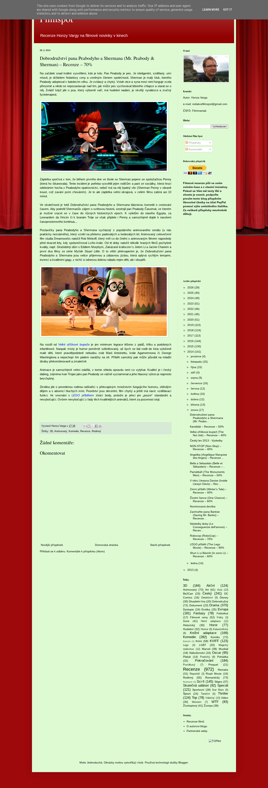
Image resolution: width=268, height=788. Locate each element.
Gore (186, 621)
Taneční (205, 693)
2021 (190, 314)
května (195, 393)
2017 (190, 335)
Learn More (210, 9)
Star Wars (218, 690)
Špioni (187, 693)
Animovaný (60, 431)
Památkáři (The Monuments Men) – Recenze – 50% (207, 473)
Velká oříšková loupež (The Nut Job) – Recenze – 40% (208, 433)
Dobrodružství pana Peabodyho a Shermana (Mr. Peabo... (206, 418)
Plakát (187, 656)
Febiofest (222, 613)
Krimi (199, 641)
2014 (190, 351)
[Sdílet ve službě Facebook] (96, 426)
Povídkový (189, 664)
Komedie (74, 431)
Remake (223, 669)
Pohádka (222, 656)
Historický (189, 625)
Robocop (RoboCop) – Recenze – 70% (204, 537)
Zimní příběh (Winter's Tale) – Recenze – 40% (208, 491)
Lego (186, 645)
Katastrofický (220, 629)
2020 (190, 319)
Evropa (223, 609)
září (193, 372)
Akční (210, 585)
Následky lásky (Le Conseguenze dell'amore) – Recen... (208, 527)
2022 (190, 308)
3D (51, 431)
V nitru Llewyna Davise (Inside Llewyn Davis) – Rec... (208, 482)
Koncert (187, 641)
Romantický (212, 677)
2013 (190, 569)
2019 (190, 325)
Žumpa (208, 705)
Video (224, 697)
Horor (213, 625)
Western (196, 702)
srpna (195, 377)
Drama (214, 605)
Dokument (195, 605)
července (197, 383)
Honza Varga (199, 97)
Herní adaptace (211, 621)
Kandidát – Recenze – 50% (207, 426)
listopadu (197, 361)
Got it (227, 9)
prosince (196, 356)
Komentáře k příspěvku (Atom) (86, 551)
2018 (190, 330)
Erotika (205, 609)
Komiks (215, 637)
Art (207, 589)
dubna (195, 399)
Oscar (216, 653)
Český (207, 593)
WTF (215, 702)
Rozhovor (187, 682)
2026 (190, 287)
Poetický (205, 657)
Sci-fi (200, 681)
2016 (190, 341)
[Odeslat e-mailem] (85, 426)
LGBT (202, 645)
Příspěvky (194, 142)
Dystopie (188, 609)
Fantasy (199, 613)
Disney (224, 597)
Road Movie (214, 673)
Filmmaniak (199, 110)
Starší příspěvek (160, 544)
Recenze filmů (195, 721)
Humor (204, 629)
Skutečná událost (196, 685)
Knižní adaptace (203, 633)
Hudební (188, 629)
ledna (194, 563)
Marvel (206, 648)
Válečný (210, 698)
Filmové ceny (199, 617)
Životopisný (190, 705)
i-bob (140, 762)
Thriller (223, 693)
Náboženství (197, 652)
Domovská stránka (106, 544)
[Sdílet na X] (93, 426)
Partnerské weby (197, 730)
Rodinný (96, 431)
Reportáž (195, 673)
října (194, 367)
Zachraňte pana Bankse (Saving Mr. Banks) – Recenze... (205, 515)
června (195, 388)
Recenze (85, 431)
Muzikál (223, 648)
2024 (190, 298)
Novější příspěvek (52, 544)
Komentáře (195, 149)
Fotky (220, 617)
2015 (190, 346)
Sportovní (198, 689)
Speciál (222, 685)
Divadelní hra (197, 601)
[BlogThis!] (89, 426)
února (195, 409)
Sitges (218, 681)
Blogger (183, 762)
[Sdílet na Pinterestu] (100, 426)
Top (194, 698)
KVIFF (214, 641)
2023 (190, 303)
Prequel (213, 664)
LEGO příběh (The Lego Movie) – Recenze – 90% (207, 546)
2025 (190, 292)
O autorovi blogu (197, 726)
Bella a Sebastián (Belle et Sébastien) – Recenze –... (207, 465)
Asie (219, 589)
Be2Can (188, 593)
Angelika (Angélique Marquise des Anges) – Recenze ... (208, 456)
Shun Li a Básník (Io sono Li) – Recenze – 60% (209, 554)
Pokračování (204, 660)
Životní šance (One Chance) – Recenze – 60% (208, 499)
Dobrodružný (220, 601)
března (195, 404)
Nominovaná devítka (202, 506)
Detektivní (207, 597)
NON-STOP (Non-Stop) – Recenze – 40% (205, 447)
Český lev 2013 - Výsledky (206, 440)
